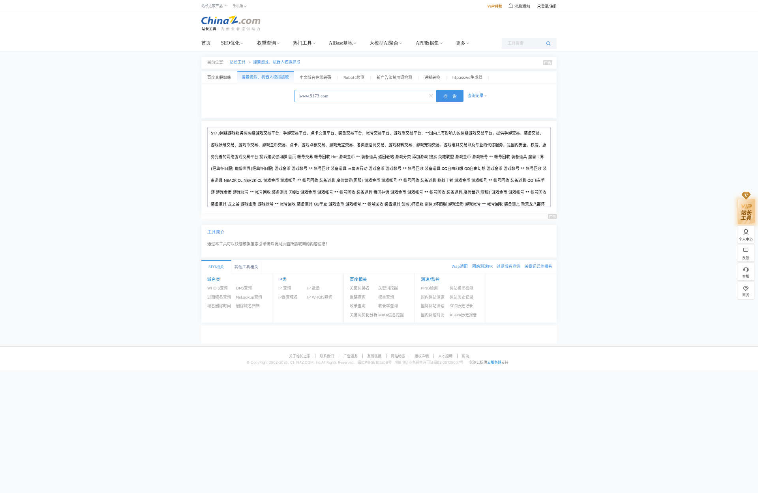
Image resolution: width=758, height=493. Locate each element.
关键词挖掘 (388, 288)
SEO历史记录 (461, 306)
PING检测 (429, 288)
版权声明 (422, 356)
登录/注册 (549, 6)
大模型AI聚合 (384, 43)
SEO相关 (216, 267)
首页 (206, 43)
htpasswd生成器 (467, 77)
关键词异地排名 (538, 266)
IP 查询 (284, 288)
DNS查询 (244, 288)
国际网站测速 (433, 306)
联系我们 (327, 356)
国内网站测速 (433, 297)
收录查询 (358, 306)
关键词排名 (360, 288)
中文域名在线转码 (315, 77)
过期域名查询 (508, 266)
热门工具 (302, 43)
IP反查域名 (288, 297)
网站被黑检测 (461, 288)
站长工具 (238, 62)
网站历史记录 (461, 297)
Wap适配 (460, 266)
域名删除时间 (219, 306)
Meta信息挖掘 (391, 315)
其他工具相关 (246, 267)
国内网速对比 (433, 315)
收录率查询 (388, 306)
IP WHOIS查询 (319, 297)
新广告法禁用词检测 (394, 77)
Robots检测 (353, 77)
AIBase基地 (341, 43)
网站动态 (398, 356)
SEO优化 (230, 43)
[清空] (431, 95)
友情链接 (374, 356)
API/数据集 (427, 43)
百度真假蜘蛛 (219, 77)
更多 (460, 43)
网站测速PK (482, 266)
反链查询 (358, 297)
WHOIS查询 (217, 288)
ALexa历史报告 (463, 315)
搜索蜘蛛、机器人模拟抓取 (276, 62)
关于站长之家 (299, 356)
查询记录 (476, 95)
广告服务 (350, 356)
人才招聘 (445, 356)
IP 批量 (313, 288)
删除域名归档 (248, 306)
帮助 (465, 356)
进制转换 (432, 77)
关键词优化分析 (363, 315)
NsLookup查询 (249, 297)
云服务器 (494, 362)
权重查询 (266, 43)
